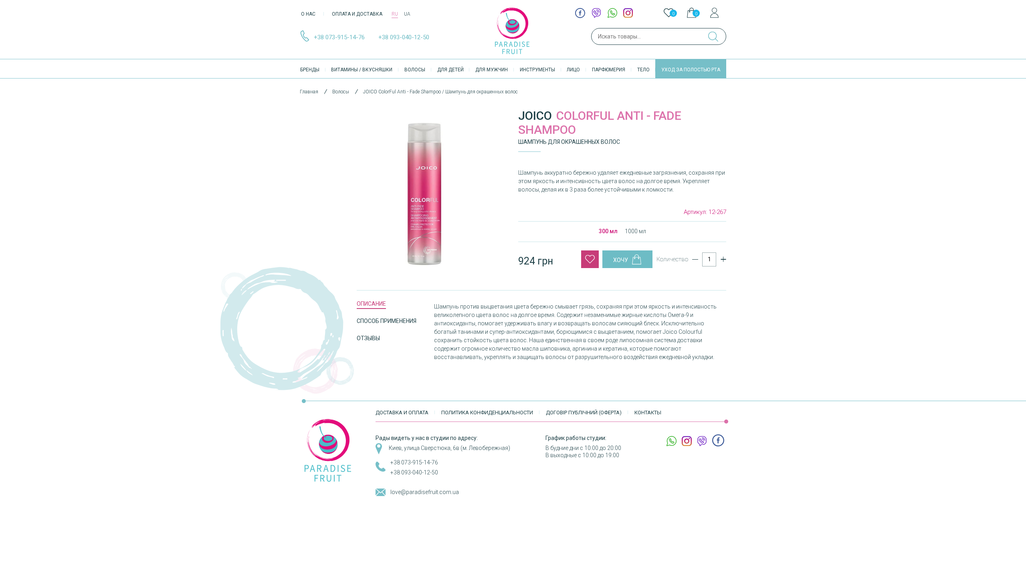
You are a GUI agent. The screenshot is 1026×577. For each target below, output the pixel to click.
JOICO (535, 116)
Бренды (309, 70)
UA (407, 14)
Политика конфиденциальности (487, 413)
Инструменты (537, 70)
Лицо (573, 70)
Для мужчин (491, 70)
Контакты (647, 413)
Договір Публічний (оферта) (584, 413)
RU (395, 14)
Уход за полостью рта (690, 70)
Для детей (450, 70)
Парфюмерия (608, 70)
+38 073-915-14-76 (339, 37)
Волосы (414, 70)
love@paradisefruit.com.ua (424, 492)
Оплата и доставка (357, 14)
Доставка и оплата (402, 413)
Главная (309, 92)
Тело (643, 70)
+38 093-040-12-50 (403, 37)
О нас (308, 14)
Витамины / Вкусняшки (361, 70)
